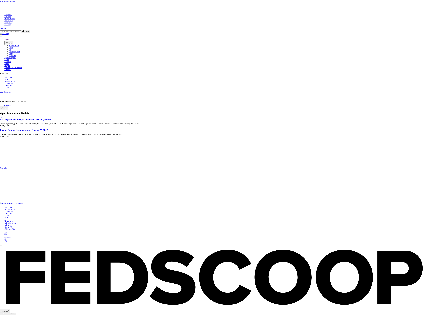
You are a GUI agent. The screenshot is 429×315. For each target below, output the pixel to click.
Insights (7, 66)
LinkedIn (7, 237)
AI (10, 50)
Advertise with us (10, 223)
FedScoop (8, 15)
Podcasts (7, 62)
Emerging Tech (14, 52)
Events (6, 60)
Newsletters (8, 221)
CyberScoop (8, 21)
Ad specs (7, 225)
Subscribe (7, 92)
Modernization (14, 46)
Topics (6, 39)
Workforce (12, 56)
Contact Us (8, 227)
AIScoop (7, 17)
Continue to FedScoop (8, 314)
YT (5, 241)
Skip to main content (7, 1)
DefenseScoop (9, 19)
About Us (19, 203)
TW (5, 235)
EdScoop (7, 25)
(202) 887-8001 (10, 229)
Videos (6, 64)
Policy (11, 54)
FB (5, 233)
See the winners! (6, 105)
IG (5, 239)
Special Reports (10, 58)
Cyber (11, 48)
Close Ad (4, 311)
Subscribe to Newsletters (13, 68)
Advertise (3, 29)
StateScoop (8, 23)
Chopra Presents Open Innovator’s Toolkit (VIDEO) (27, 119)
